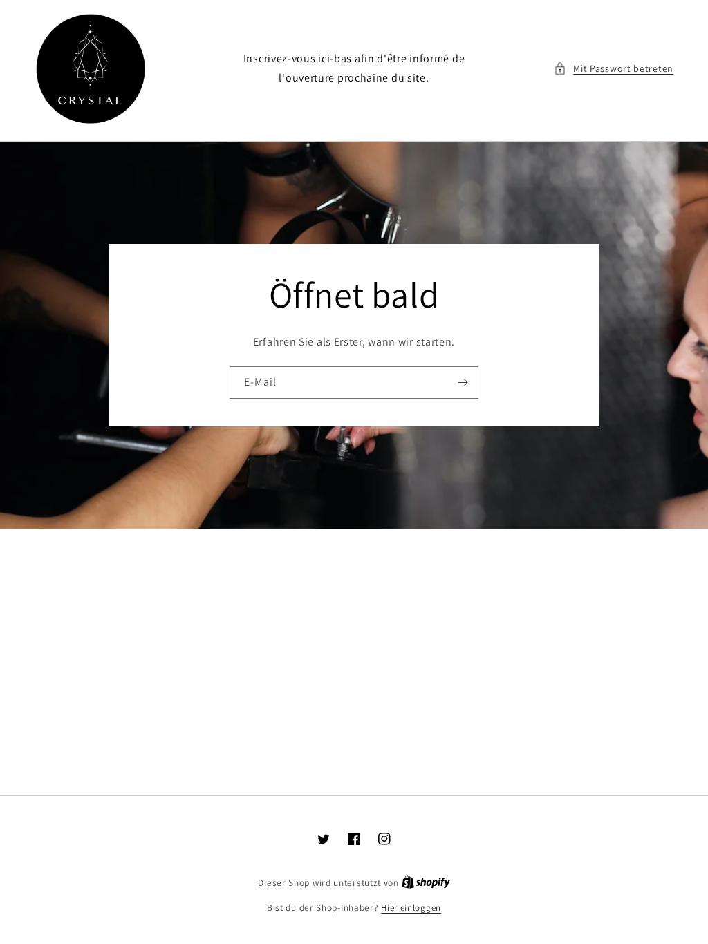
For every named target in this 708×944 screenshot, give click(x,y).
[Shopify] (426, 883)
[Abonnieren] (462, 382)
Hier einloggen (411, 908)
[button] (613, 68)
